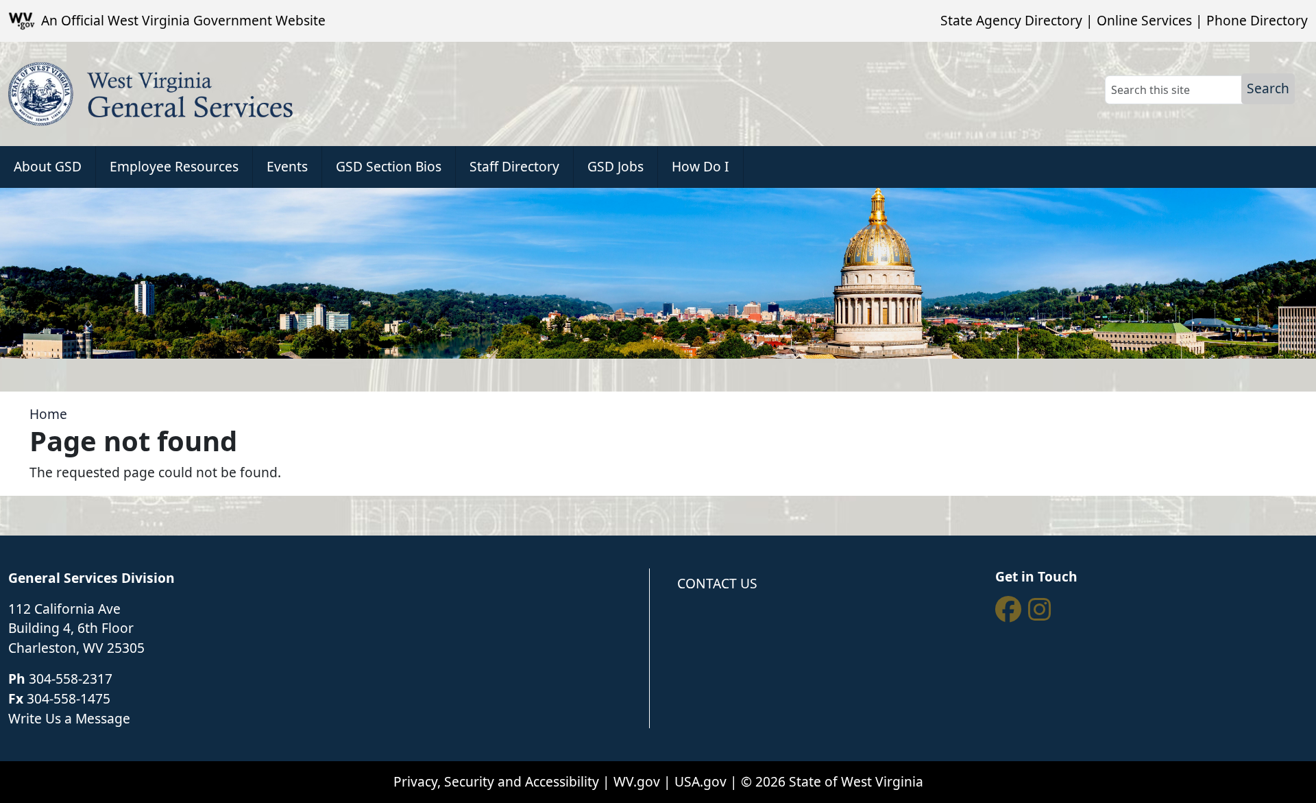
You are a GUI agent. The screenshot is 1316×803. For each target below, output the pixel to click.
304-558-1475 (68, 698)
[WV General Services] (150, 94)
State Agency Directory (1011, 20)
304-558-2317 (70, 678)
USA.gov (700, 781)
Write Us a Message (69, 718)
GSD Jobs (615, 166)
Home (48, 414)
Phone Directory (1257, 20)
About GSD (48, 166)
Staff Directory (514, 166)
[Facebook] (1008, 610)
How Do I (700, 166)
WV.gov (636, 781)
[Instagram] (1039, 610)
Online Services (1144, 20)
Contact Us (717, 583)
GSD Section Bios (388, 166)
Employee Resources (174, 166)
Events (287, 166)
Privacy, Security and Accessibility (496, 781)
